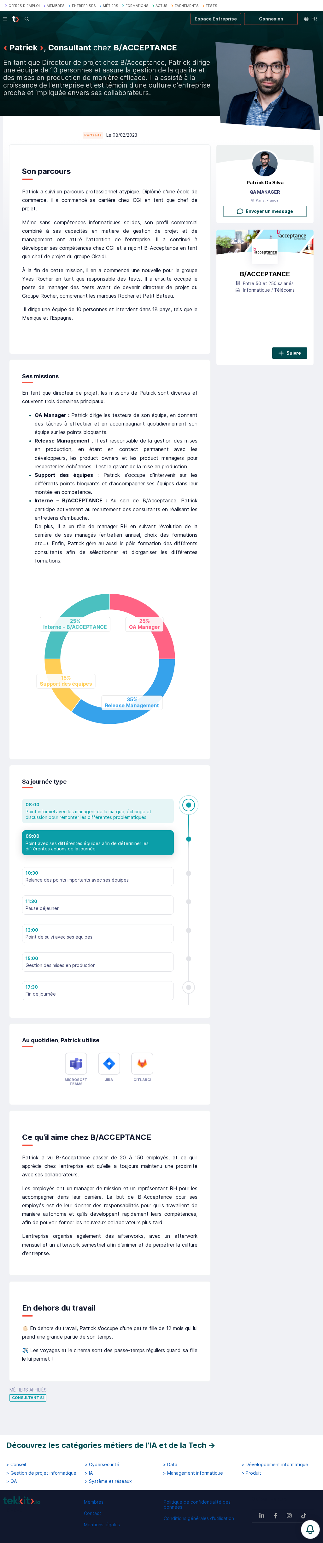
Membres (93, 1502)
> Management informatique (193, 1473)
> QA (11, 1481)
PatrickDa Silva (265, 183)
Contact (92, 1513)
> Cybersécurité (102, 1464)
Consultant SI (28, 1398)
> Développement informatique (275, 1464)
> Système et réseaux (108, 1481)
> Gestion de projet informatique (41, 1473)
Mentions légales (102, 1524)
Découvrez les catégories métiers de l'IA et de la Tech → (110, 1445)
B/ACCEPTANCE (265, 274)
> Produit (251, 1473)
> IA (89, 1473)
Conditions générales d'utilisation (199, 1518)
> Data (170, 1464)
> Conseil (16, 1464)
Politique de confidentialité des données (197, 1504)
